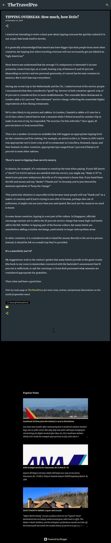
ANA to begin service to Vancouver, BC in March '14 (45, 467)
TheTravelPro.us (36, 290)
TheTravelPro (22, 5)
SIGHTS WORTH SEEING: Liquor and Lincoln (42, 510)
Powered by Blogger (57, 539)
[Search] (41, 5)
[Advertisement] (55, 364)
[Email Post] (7, 308)
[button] (7, 26)
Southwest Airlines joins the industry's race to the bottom (48, 421)
